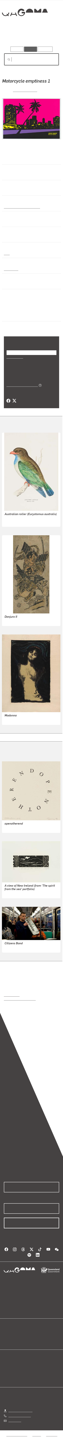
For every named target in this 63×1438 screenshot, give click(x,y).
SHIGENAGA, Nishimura (18, 622)
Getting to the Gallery (20, 1412)
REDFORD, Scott (25, 96)
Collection (24, 24)
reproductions (12, 996)
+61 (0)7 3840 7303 (19, 1416)
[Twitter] (14, 402)
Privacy (36, 1436)
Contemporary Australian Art (21, 212)
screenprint (11, 274)
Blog (35, 1334)
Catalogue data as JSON (21, 386)
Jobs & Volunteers (16, 1436)
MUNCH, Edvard (14, 721)
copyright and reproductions (20, 1000)
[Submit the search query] (6, 59)
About (36, 1338)
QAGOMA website (14, 1338)
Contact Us (14, 1422)
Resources (45, 49)
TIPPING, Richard (14, 829)
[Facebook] (8, 402)
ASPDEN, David (13, 895)
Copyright (51, 1436)
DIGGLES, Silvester (15, 523)
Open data (9, 1334)
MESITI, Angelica (14, 949)
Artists (30, 37)
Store (7, 1342)
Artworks (12, 37)
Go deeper (50, 37)
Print (7, 259)
